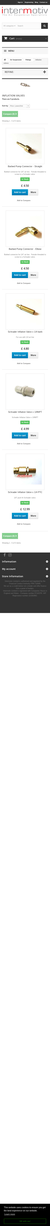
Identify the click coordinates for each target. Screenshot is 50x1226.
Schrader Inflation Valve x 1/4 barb (25, 332)
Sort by (5, 106)
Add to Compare (23, 200)
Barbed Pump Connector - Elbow (25, 249)
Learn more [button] (9, 1214)
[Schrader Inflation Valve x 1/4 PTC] (25, 472)
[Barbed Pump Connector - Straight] (25, 146)
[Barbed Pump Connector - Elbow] (25, 228)
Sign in (20, 2)
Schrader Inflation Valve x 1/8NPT (25, 412)
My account (9, 568)
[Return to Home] (4, 60)
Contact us (43, 2)
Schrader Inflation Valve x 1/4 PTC (25, 492)
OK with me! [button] (25, 1221)
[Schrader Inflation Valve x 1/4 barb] (25, 311)
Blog (36, 2)
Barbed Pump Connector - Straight (25, 166)
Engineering (29, 2)
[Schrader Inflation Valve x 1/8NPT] (25, 391)
